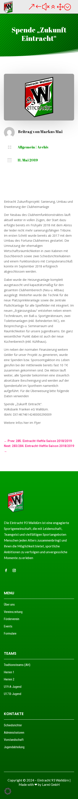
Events (8, 626)
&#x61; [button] (49, 6)
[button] (8, 791)
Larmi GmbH (51, 784)
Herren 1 (9, 672)
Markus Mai (51, 131)
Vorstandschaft (14, 740)
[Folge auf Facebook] (6, 570)
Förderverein (11, 619)
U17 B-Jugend (12, 694)
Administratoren (14, 733)
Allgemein (26, 147)
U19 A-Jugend (12, 687)
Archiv (43, 147)
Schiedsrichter (13, 725)
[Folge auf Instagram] (14, 570)
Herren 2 (9, 679)
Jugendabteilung (14, 747)
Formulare (10, 633)
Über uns (9, 604)
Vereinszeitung (13, 612)
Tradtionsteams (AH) (17, 665)
